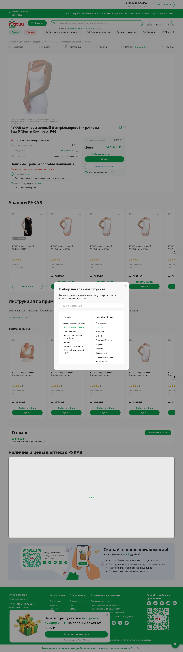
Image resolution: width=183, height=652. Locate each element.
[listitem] (75, 323)
